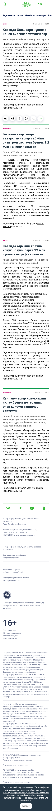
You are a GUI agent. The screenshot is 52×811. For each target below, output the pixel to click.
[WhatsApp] (26, 118)
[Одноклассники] (19, 118)
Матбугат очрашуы (35, 15)
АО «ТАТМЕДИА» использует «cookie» (19, 770)
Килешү (26, 806)
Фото (20, 15)
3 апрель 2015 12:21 (41, 392)
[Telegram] (12, 118)
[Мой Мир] (33, 118)
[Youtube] (32, 508)
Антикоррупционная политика (15, 765)
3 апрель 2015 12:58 (41, 128)
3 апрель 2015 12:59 (41, 24)
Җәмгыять (7, 128)
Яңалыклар (9, 15)
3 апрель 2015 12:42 (41, 240)
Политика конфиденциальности (16, 782)
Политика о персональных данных (17, 760)
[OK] (44, 508)
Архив (5, 24)
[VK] (8, 508)
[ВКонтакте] (5, 118)
